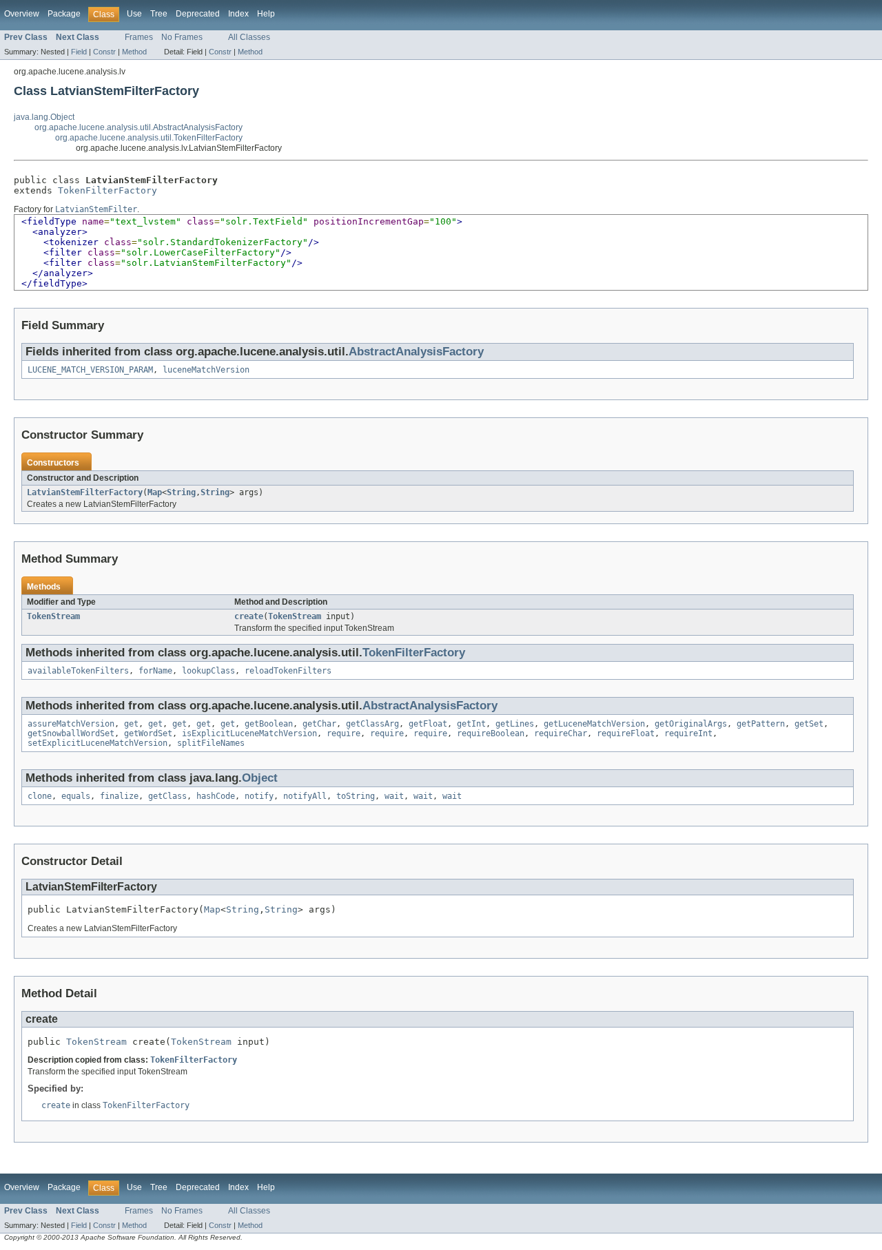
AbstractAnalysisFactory (416, 351)
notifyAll (305, 796)
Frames (139, 37)
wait (394, 796)
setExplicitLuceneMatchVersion (97, 743)
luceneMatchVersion (206, 370)
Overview (21, 14)
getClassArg (372, 724)
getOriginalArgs (691, 724)
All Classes (249, 37)
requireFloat (626, 733)
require (343, 733)
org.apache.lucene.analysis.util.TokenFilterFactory (149, 138)
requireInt (688, 733)
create (248, 616)
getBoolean (269, 724)
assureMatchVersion (71, 724)
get (131, 724)
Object (260, 777)
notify (259, 796)
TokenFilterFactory (107, 190)
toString (355, 796)
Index (238, 14)
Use (134, 14)
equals (75, 796)
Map (154, 492)
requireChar (560, 733)
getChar (319, 724)
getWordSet (148, 733)
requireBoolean (490, 733)
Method (134, 52)
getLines (514, 724)
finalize (119, 796)
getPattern (761, 724)
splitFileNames (211, 743)
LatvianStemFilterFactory (85, 492)
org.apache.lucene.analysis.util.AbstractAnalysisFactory (138, 127)
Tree (158, 14)
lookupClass (208, 671)
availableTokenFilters (78, 671)
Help (266, 14)
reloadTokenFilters (288, 671)
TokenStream (53, 616)
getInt (471, 724)
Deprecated (198, 14)
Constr (104, 52)
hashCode (215, 796)
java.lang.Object (44, 117)
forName (155, 671)
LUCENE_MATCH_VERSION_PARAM (90, 370)
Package (64, 14)
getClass (167, 796)
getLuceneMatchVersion (594, 724)
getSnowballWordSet (71, 733)
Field (79, 52)
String (181, 492)
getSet (808, 724)
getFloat (428, 724)
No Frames (182, 37)
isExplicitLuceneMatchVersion (249, 733)
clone (40, 796)
